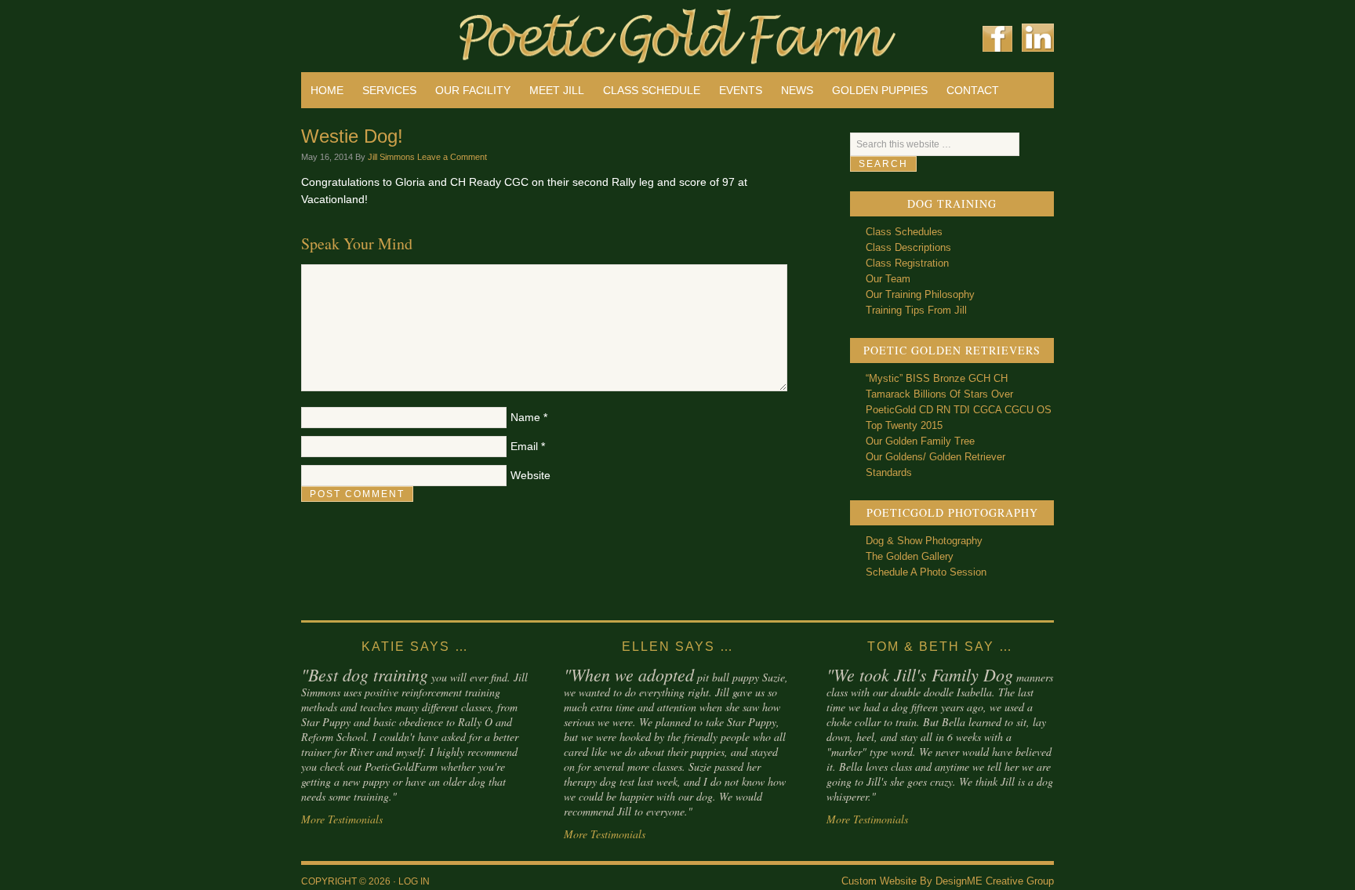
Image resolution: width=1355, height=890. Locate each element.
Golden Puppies (880, 90)
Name (525, 417)
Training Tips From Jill (916, 310)
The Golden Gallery (910, 556)
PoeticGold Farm (489, 31)
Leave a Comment (452, 157)
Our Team (888, 279)
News (797, 90)
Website (530, 475)
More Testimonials (342, 819)
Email (524, 446)
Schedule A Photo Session (926, 572)
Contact (972, 90)
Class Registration (907, 263)
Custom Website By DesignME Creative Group (947, 881)
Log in (414, 881)
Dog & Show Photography (924, 541)
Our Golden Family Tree (920, 441)
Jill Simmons (391, 157)
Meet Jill (556, 90)
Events (740, 90)
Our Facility (472, 90)
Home (327, 90)
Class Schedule (651, 90)
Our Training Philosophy (920, 294)
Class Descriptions (908, 247)
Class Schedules (904, 232)
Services (389, 90)
